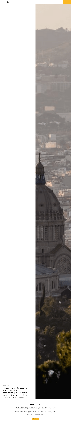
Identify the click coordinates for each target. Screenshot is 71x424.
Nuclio (13, 2)
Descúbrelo (35, 418)
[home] (6, 2)
